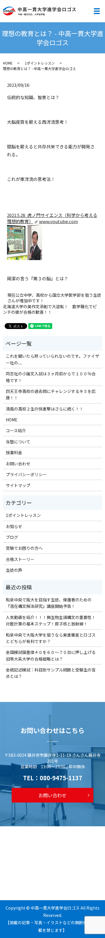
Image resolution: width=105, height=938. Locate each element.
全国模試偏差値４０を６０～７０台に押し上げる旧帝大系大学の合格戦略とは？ (51, 655)
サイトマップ (18, 485)
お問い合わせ (18, 464)
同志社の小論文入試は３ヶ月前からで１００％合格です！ (51, 377)
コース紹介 (16, 430)
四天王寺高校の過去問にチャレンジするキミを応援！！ (51, 394)
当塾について (18, 442)
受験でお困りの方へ (24, 548)
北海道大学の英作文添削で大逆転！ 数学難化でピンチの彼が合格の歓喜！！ (50, 309)
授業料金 (14, 452)
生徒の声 (14, 570)
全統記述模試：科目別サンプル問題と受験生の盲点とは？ (51, 673)
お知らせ (14, 526)
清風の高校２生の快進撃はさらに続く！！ (44, 409)
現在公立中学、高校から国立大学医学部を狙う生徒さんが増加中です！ (54, 298)
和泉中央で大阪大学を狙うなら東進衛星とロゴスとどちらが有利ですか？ (51, 638)
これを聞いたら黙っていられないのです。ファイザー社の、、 (52, 359)
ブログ (12, 537)
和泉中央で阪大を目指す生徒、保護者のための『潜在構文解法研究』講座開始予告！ (49, 603)
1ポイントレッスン (40, 62)
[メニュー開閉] (97, 11)
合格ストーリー (20, 559)
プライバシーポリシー (26, 474)
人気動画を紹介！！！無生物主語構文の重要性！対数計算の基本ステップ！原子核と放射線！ (51, 620)
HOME (8, 62)
